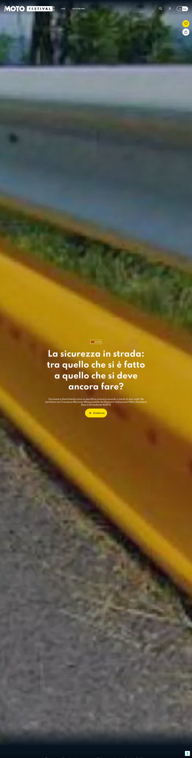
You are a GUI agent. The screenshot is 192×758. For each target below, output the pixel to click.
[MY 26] (40, 8)
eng (184, 9)
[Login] (170, 8)
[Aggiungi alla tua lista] (185, 23)
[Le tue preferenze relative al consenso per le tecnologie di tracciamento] (187, 753)
